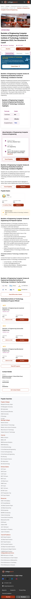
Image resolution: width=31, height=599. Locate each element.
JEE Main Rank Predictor (6, 539)
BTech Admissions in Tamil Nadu (8, 562)
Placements (19, 53)
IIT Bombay (3, 416)
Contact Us (12, 590)
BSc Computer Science (6, 459)
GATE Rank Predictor (6, 537)
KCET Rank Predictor (6, 542)
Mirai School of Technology (7, 429)
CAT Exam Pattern (5, 495)
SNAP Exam (4, 483)
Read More (10, 154)
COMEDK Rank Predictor (6, 551)
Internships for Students (6, 529)
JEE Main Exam (4, 481)
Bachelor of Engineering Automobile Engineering (12, 329)
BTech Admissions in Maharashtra (9, 560)
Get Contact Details (15, 390)
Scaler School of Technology (7, 425)
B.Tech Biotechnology (6, 447)
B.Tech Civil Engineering (6, 451)
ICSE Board (3, 522)
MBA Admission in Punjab (7, 555)
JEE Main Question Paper (7, 505)
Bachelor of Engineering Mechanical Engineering (12, 350)
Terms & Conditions (6, 593)
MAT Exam (3, 478)
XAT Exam (3, 485)
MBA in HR (3, 440)
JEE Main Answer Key (6, 508)
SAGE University (5, 414)
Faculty (27, 53)
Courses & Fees (10, 53)
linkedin (12, 579)
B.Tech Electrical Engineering (8, 454)
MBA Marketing (4, 444)
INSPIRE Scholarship (5, 512)
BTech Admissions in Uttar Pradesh (9, 557)
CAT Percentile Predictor (7, 544)
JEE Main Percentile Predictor (8, 546)
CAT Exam (3, 469)
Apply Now (18, 205)
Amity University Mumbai (7, 411)
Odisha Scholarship (5, 515)
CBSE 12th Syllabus (5, 500)
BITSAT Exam (4, 490)
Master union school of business (8, 427)
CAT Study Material (5, 503)
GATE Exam (3, 471)
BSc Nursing (4, 456)
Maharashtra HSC (5, 519)
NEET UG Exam (4, 488)
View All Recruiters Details (15, 294)
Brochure (22, 319)
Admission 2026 (8, 319)
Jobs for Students (5, 531)
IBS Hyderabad (4, 409)
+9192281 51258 (7, 582)
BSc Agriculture (4, 461)
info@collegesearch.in (9, 586)
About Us (4, 590)
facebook (3, 579)
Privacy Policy (22, 590)
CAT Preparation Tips (6, 493)
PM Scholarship (4, 510)
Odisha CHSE (4, 524)
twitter (7, 579)
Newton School (4, 422)
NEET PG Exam (4, 476)
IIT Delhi (3, 418)
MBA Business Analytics (6, 442)
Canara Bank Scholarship (7, 517)
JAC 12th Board (4, 527)
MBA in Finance (4, 437)
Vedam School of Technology (8, 432)
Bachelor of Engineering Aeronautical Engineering (13, 309)
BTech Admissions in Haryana (8, 565)
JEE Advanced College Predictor (8, 549)
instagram (16, 579)
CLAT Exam (3, 474)
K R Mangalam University (7, 406)
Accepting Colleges (7, 205)
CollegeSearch (11, 2)
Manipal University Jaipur (7, 404)
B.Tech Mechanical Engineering (8, 449)
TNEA (15, 123)
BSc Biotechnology (5, 463)
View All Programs (15, 366)
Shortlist (8, 48)
